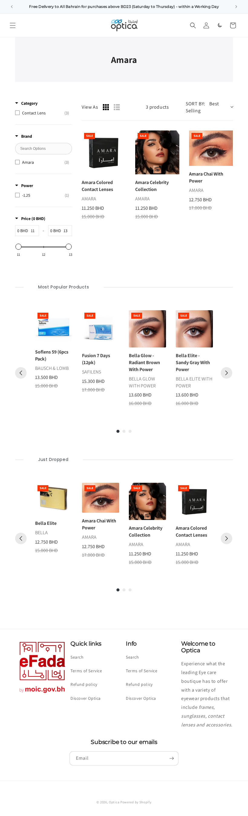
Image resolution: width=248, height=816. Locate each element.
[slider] (18, 247)
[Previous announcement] (11, 6)
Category (29, 103)
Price (33, 218)
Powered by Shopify (136, 802)
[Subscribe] (171, 758)
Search (77, 657)
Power (27, 185)
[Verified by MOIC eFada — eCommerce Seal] (42, 693)
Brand (26, 136)
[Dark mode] (219, 25)
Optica (114, 802)
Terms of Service (86, 670)
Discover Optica (85, 698)
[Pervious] (21, 373)
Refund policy (83, 684)
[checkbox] (42, 113)
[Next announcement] (236, 6)
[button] (12, 25)
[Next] (226, 373)
